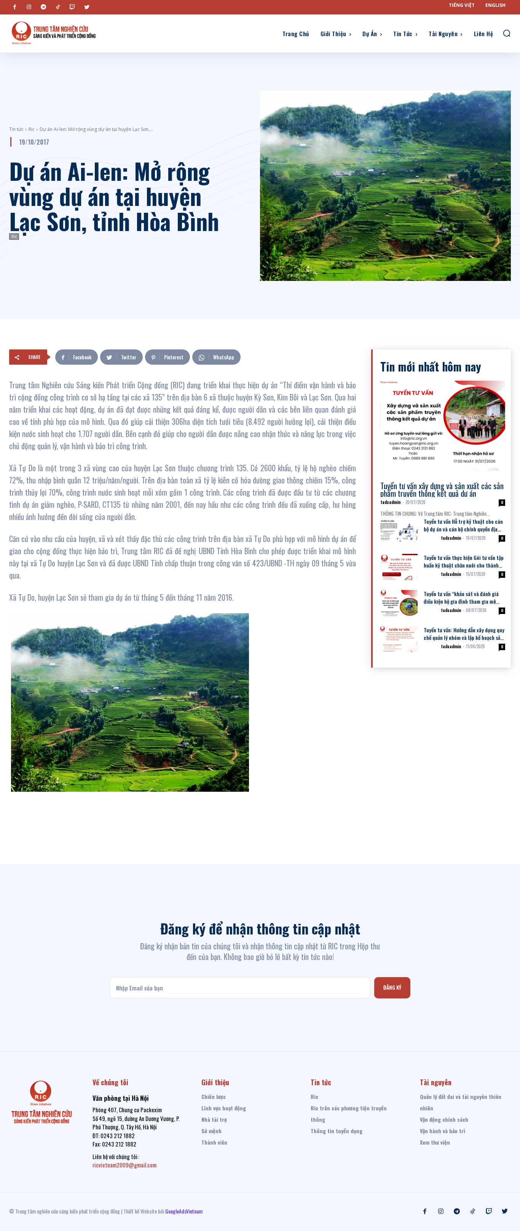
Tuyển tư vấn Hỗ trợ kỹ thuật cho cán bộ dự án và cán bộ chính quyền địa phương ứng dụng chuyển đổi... (463, 529)
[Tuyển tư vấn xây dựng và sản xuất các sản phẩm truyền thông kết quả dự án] (442, 425)
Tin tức (16, 129)
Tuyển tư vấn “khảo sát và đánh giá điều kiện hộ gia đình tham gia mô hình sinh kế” (461, 601)
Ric (32, 129)
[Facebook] (14, 7)
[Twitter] (86, 7)
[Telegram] (43, 7)
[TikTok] (58, 7)
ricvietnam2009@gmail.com (124, 1165)
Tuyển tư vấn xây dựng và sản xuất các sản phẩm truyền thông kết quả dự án (442, 489)
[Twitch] (72, 7)
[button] (506, 33)
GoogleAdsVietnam (184, 1211)
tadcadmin (390, 502)
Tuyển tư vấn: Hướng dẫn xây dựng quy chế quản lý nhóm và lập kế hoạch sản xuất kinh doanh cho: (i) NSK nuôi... (464, 637)
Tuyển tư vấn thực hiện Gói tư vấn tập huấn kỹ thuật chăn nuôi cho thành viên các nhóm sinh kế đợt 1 (464, 565)
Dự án (430, 538)
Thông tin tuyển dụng (402, 478)
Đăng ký (392, 987)
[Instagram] (29, 7)
